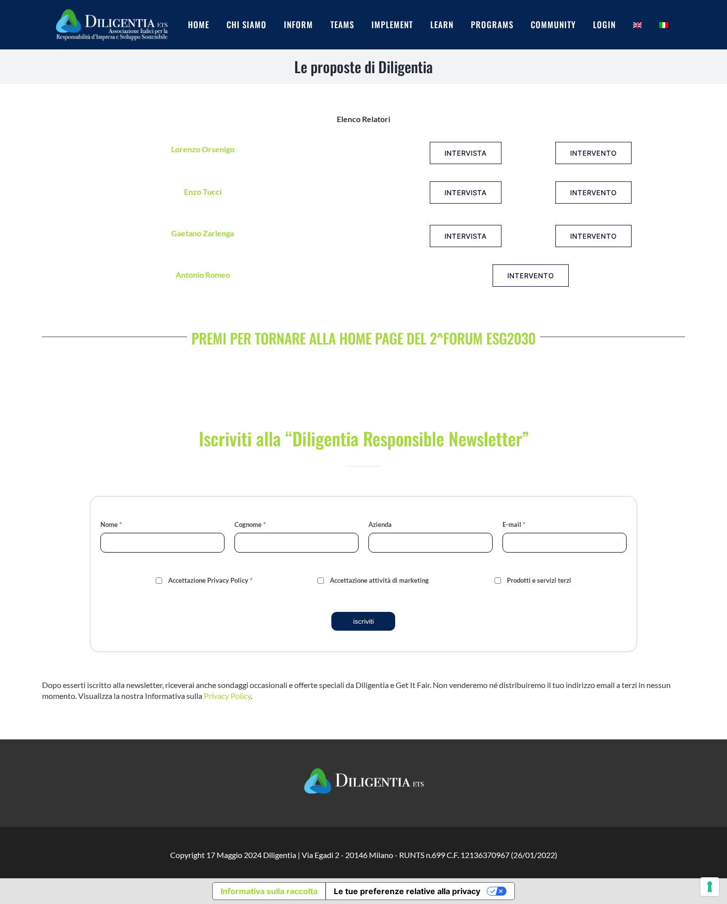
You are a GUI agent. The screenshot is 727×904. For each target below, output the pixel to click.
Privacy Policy (227, 695)
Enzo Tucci (203, 191)
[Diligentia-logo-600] (111, 8)
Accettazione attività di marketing (379, 580)
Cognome (250, 524)
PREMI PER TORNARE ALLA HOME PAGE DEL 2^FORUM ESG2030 (363, 337)
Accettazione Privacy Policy (210, 580)
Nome (111, 524)
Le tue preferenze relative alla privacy (407, 891)
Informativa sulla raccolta (269, 891)
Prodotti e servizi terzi (539, 580)
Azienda (380, 524)
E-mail (513, 524)
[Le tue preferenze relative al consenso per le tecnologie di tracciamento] (709, 886)
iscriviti (363, 621)
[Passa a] (646, 25)
